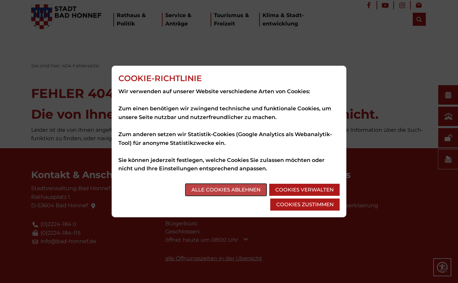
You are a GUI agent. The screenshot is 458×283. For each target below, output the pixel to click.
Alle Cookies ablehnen (226, 189)
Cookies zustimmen (305, 204)
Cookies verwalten (304, 189)
